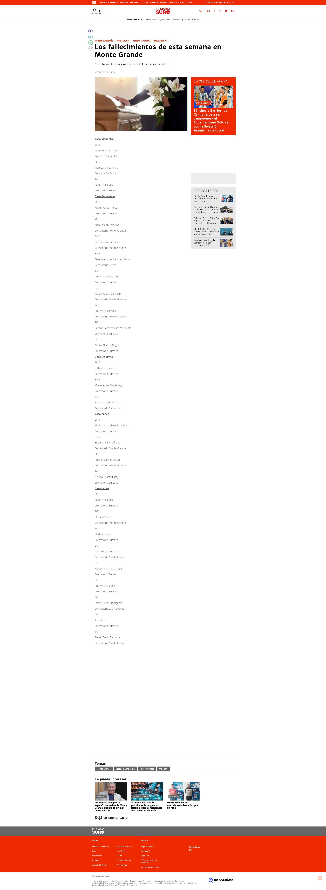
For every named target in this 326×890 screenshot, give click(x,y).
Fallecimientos (147, 769)
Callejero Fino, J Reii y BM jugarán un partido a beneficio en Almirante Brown (206, 222)
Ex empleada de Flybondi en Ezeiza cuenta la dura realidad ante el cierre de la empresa (206, 211)
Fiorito (187, 20)
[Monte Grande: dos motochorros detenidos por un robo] (183, 799)
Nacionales (97, 856)
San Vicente (135, 2)
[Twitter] (90, 37)
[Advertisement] (165, 665)
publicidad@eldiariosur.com (103, 883)
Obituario (163, 769)
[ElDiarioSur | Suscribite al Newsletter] (232, 11)
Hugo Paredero (147, 846)
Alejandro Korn (164, 20)
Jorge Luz (145, 856)
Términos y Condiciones (100, 876)
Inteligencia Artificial (140, 796)
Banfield (195, 20)
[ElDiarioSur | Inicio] (230, 840)
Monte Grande (150, 20)
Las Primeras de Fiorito (150, 867)
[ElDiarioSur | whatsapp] (208, 11)
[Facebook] (90, 31)
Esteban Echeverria (109, 2)
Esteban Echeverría (125, 769)
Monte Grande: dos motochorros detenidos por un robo (205, 198)
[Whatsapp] (90, 42)
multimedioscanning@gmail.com (171, 881)
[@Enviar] (90, 48)
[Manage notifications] (320, 878)
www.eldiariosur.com (100, 881)
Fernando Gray (177, 20)
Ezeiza (145, 2)
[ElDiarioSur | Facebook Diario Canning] (214, 11)
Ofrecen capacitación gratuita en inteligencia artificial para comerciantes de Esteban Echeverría (146, 806)
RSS (190, 850)
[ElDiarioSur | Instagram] (220, 11)
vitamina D (145, 851)
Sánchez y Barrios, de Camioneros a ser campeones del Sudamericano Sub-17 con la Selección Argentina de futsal (211, 120)
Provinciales (122, 865)
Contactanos (194, 847)
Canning (124, 2)
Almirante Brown (158, 2)
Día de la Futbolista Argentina (149, 861)
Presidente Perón (124, 860)
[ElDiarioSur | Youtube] (216, 831)
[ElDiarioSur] (98, 833)
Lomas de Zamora (177, 2)
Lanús (189, 2)
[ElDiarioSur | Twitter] (226, 11)
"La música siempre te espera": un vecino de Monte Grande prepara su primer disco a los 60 (111, 806)
